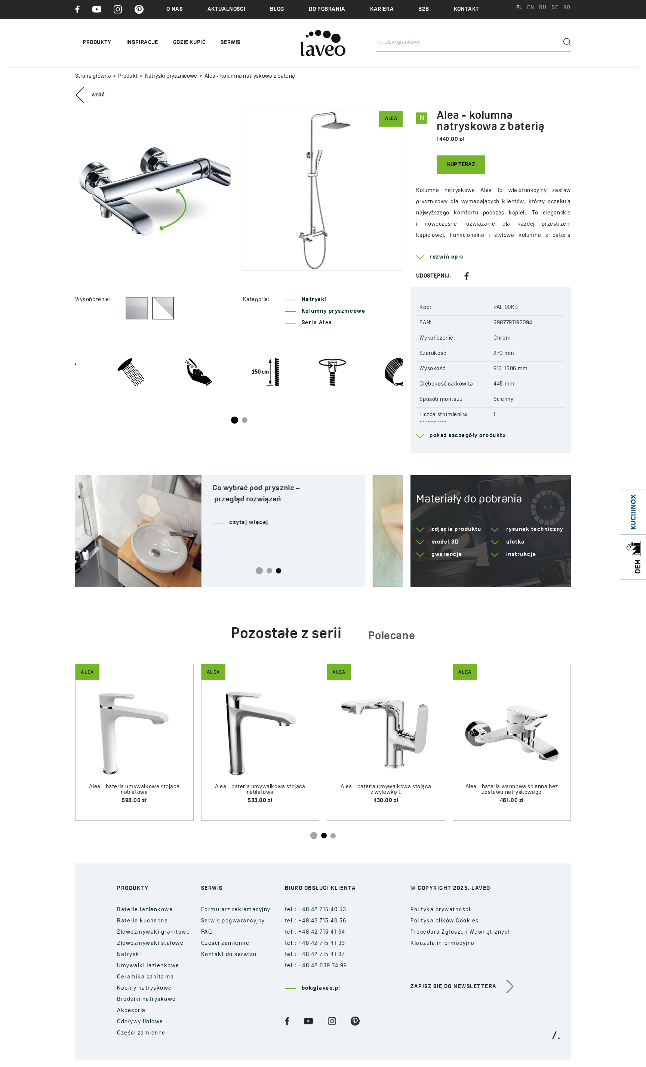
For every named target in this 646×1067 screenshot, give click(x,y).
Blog (277, 9)
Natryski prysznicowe (171, 76)
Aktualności (226, 9)
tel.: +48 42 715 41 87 (315, 955)
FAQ (207, 932)
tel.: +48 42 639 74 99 (316, 966)
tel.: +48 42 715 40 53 (316, 910)
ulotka (515, 542)
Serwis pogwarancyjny (233, 921)
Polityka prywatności (440, 910)
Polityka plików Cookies (444, 921)
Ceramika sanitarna (145, 977)
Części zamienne (141, 1033)
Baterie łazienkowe (145, 910)
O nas (174, 9)
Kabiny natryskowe (144, 988)
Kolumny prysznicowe (334, 311)
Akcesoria (131, 1011)
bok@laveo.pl (321, 988)
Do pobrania (327, 9)
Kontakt (466, 9)
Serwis (230, 43)
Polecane (391, 636)
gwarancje (446, 554)
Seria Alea (317, 323)
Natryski (314, 300)
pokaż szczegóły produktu (468, 436)
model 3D (445, 542)
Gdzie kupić (189, 43)
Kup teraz (461, 165)
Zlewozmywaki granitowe (153, 932)
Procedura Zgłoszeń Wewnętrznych (460, 932)
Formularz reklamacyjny (236, 910)
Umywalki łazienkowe (148, 966)
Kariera (382, 9)
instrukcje (521, 554)
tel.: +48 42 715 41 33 (315, 943)
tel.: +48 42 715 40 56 (316, 921)
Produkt (128, 76)
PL (519, 7)
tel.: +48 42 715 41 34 (315, 932)
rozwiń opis (447, 257)
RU (542, 7)
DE (554, 7)
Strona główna (93, 76)
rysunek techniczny (534, 529)
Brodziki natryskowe (146, 999)
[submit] (567, 42)
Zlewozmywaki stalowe (150, 943)
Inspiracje (142, 43)
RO (566, 7)
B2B (423, 9)
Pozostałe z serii (286, 634)
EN (530, 7)
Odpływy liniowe (140, 1022)
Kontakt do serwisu (229, 955)
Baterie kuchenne (142, 921)
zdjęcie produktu (456, 529)
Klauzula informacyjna (442, 943)
